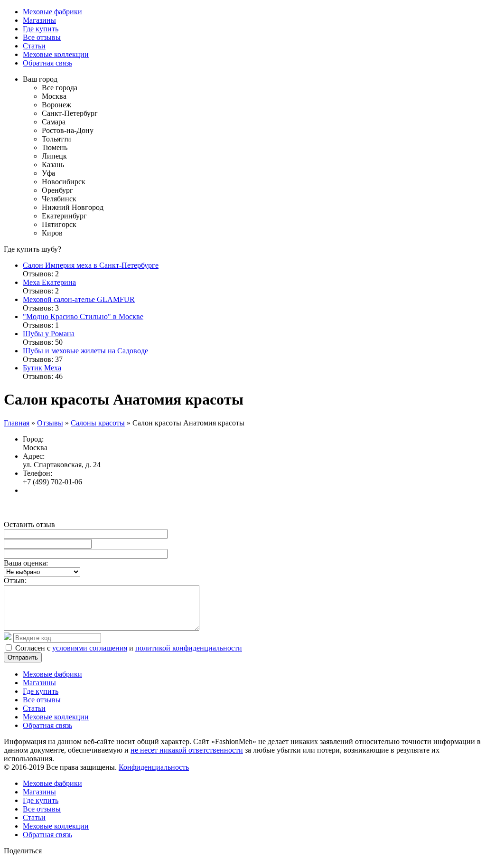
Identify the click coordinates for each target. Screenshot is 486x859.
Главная (16, 423)
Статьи (34, 46)
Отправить (23, 657)
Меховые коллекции (56, 54)
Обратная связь (47, 63)
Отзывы (50, 423)
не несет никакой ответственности (187, 750)
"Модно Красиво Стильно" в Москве (83, 316)
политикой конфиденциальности (188, 648)
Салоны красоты (98, 423)
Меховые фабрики (52, 12)
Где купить (40, 29)
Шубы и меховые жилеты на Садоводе (85, 351)
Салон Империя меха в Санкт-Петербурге (91, 265)
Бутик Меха (42, 368)
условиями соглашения (89, 648)
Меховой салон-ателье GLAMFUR (79, 299)
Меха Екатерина (49, 282)
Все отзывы (42, 37)
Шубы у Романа (49, 334)
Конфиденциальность (154, 767)
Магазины (39, 20)
